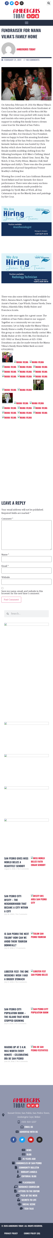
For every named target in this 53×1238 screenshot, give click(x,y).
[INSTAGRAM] (22, 3)
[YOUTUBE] (17, 3)
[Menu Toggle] (26, 22)
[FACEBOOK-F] (7, 3)
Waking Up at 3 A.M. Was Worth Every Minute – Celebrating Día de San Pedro (16, 1052)
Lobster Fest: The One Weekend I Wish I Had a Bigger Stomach (16, 975)
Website (5, 577)
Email (5, 566)
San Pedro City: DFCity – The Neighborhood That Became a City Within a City (16, 903)
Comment (7, 519)
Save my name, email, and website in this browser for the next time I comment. (22, 592)
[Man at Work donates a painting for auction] (21, 362)
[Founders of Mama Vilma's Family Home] (7, 362)
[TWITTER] (12, 3)
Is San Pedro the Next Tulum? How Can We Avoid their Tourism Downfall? (16, 939)
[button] (48, 3)
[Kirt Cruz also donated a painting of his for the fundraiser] (37, 362)
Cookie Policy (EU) (32, 1233)
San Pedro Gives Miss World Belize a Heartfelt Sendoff (16, 862)
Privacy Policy (11, 1233)
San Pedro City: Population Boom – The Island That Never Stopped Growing (16, 1014)
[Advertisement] (26, 684)
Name (5, 554)
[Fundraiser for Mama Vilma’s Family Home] (9, 367)
